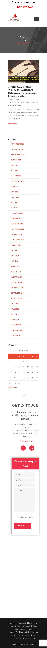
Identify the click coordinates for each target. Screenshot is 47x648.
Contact (32, 644)
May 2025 (14, 170)
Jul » (15, 387)
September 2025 (17, 154)
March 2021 (16, 272)
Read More (12, 124)
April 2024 (15, 186)
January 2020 (16, 335)
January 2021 (16, 277)
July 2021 (14, 250)
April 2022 (15, 208)
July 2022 (14, 192)
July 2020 (14, 303)
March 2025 (16, 176)
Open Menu (36, 19)
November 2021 (17, 229)
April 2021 (15, 266)
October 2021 (17, 234)
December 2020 (17, 282)
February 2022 (17, 213)
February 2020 (17, 330)
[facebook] (24, 449)
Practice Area (23, 644)
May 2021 (14, 261)
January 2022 (16, 218)
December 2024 (17, 181)
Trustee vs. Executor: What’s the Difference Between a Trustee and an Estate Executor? (22, 91)
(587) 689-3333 (25, 6)
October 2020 (17, 288)
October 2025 (17, 149)
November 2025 (17, 144)
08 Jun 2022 (14, 100)
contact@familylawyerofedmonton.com (23, 632)
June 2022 (15, 197)
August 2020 (16, 298)
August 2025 (16, 160)
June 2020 (15, 309)
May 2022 (14, 202)
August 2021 (16, 245)
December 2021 (17, 224)
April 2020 (15, 319)
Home (14, 644)
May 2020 (14, 314)
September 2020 (17, 293)
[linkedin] (33, 449)
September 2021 (17, 240)
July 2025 (14, 165)
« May (10, 387)
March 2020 (16, 325)
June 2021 (15, 256)
